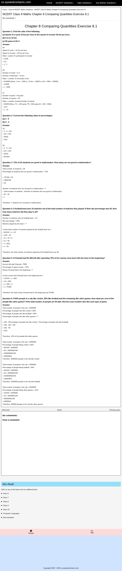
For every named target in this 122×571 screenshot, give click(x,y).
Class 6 (6, 493)
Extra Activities (8, 517)
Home (5, 9)
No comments (9, 18)
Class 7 (6, 497)
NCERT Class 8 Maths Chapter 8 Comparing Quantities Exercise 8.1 (46, 14)
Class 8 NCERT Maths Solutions (21, 9)
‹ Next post (5, 410)
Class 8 (6, 501)
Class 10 (6, 509)
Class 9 (6, 505)
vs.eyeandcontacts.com (16, 2)
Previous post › (115, 410)
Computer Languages (11, 513)
